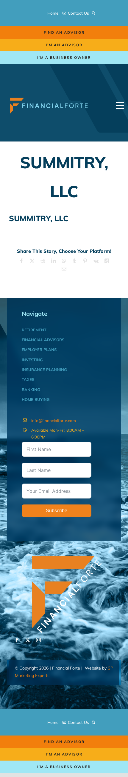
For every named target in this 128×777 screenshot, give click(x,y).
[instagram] (38, 640)
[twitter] (27, 640)
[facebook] (17, 640)
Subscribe (56, 510)
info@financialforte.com (53, 420)
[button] (93, 13)
